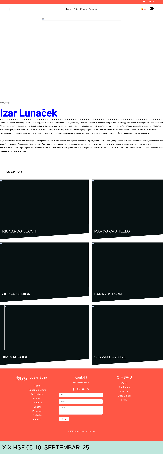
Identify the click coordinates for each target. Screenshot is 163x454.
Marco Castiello (112, 231)
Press (124, 400)
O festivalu (37, 394)
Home (37, 386)
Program (37, 411)
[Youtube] (150, 1)
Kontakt (37, 419)
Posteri (37, 398)
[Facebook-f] (73, 389)
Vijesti (37, 407)
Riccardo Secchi (19, 231)
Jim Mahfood (15, 357)
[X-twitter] (147, 1)
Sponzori (124, 391)
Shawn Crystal (110, 357)
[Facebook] (144, 1)
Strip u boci (124, 396)
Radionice (124, 387)
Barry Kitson (108, 294)
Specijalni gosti (37, 390)
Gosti (124, 383)
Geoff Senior (16, 294)
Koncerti (37, 402)
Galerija (37, 415)
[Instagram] (153, 1)
